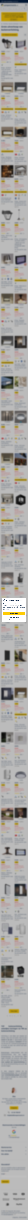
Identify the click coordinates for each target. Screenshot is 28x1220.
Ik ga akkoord (14, 613)
